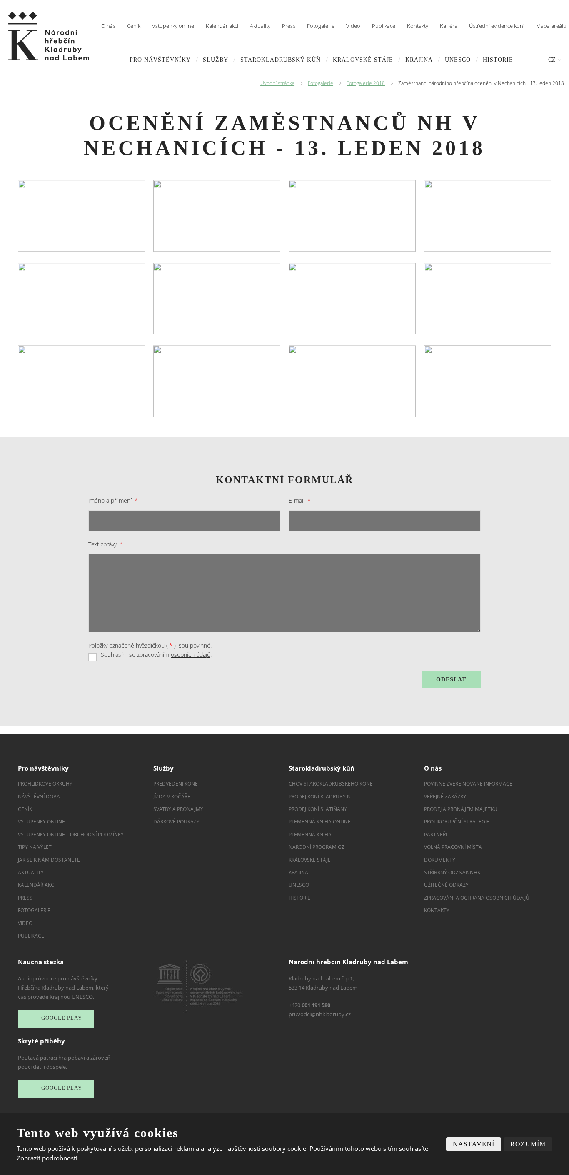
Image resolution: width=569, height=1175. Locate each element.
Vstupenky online (173, 26)
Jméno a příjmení (113, 500)
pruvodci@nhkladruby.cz (320, 1014)
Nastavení (473, 1144)
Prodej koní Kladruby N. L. (323, 796)
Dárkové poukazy (176, 821)
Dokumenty (439, 859)
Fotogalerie (320, 26)
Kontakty (417, 26)
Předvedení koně (175, 783)
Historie (498, 60)
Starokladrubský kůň (280, 60)
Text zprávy (105, 544)
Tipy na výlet (35, 847)
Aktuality (260, 26)
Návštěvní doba (39, 796)
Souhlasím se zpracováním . (156, 655)
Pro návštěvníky (160, 60)
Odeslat (451, 679)
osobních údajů (190, 655)
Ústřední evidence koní (496, 26)
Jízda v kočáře (171, 796)
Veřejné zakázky (445, 796)
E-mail (300, 500)
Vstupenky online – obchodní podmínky (71, 834)
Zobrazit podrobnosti (47, 1158)
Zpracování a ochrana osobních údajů (476, 897)
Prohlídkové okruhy (45, 783)
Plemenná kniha (310, 834)
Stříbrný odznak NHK (452, 872)
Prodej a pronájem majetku (460, 809)
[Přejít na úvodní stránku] (48, 36)
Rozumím (528, 1144)
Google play (61, 1018)
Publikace (383, 26)
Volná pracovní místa (453, 847)
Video (353, 26)
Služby (215, 60)
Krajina (419, 60)
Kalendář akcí (222, 26)
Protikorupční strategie (456, 821)
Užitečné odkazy (446, 884)
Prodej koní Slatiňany (318, 809)
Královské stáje (363, 60)
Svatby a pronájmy (178, 809)
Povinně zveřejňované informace (468, 783)
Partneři (435, 834)
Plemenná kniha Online (320, 821)
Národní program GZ (316, 847)
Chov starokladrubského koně (331, 783)
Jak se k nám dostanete (49, 859)
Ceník (133, 26)
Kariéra (448, 26)
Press (288, 26)
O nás (108, 26)
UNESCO (458, 60)
